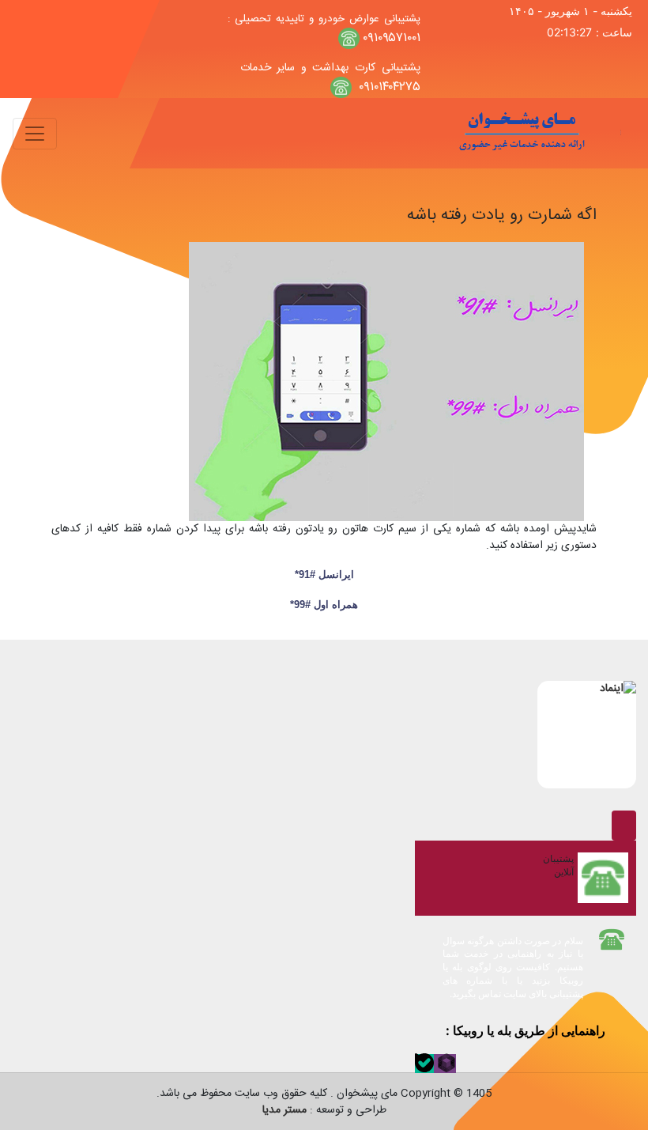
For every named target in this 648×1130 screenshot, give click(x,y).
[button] (445, 1063)
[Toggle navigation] (35, 133)
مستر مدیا (284, 1110)
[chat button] (624, 826)
